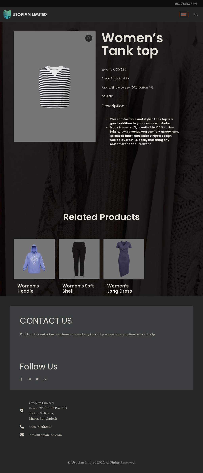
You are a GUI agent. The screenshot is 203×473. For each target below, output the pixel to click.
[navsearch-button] (196, 14)
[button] (88, 38)
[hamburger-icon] (183, 14)
